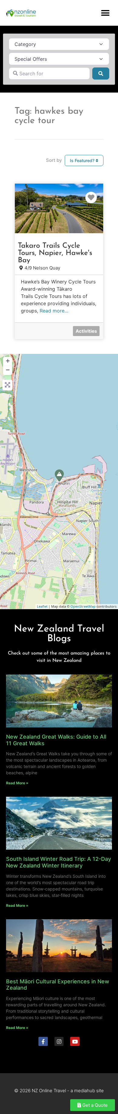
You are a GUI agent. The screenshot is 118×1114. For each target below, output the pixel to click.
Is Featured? (83, 160)
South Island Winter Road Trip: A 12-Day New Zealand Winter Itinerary (58, 862)
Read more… (54, 311)
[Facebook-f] (43, 1041)
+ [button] (8, 360)
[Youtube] (75, 1041)
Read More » (17, 783)
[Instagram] (59, 1041)
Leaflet (42, 606)
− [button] (8, 370)
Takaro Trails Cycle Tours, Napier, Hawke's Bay (55, 253)
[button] (105, 13)
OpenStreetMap (83, 606)
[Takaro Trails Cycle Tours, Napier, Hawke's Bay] (59, 475)
